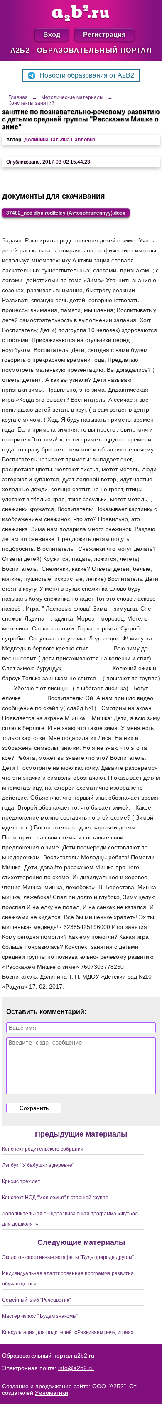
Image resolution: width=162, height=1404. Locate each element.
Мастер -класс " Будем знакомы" (40, 1316)
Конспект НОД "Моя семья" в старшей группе (55, 1197)
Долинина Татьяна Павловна (60, 140)
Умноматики (51, 1392)
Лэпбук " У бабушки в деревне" (38, 1165)
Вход (51, 34)
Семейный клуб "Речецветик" (36, 1300)
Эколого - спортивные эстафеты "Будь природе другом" (68, 1257)
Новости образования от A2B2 (86, 75)
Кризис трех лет (21, 1181)
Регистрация (104, 34)
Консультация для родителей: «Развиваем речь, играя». (68, 1332)
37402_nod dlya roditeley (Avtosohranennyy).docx (65, 212)
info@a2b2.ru (76, 1368)
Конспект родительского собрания (42, 1149)
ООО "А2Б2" (109, 1386)
